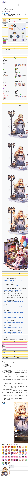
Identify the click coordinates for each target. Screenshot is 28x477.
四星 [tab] (5, 38)
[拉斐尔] (22, 65)
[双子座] (15, 65)
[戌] (23, 457)
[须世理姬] (15, 450)
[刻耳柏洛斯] (18, 460)
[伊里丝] (20, 65)
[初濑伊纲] (20, 75)
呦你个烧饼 (20, 272)
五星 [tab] (6, 38)
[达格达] (18, 450)
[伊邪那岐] (25, 75)
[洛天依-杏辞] (18, 84)
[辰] (22, 96)
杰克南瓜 (3, 464)
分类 (2, 466)
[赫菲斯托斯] (18, 447)
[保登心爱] (25, 96)
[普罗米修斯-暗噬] (5, 85)
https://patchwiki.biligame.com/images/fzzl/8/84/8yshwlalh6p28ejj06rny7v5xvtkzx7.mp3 (13, 312)
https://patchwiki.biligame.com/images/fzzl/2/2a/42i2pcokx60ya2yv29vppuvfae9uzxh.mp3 (13, 327)
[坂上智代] (24, 75)
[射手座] (19, 96)
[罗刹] (12, 460)
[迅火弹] (3, 59)
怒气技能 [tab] (4, 55)
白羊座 (20, 454)
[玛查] (12, 447)
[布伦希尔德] (15, 75)
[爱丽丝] (21, 450)
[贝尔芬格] (19, 75)
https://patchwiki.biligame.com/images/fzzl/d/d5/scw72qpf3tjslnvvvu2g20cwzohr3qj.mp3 (13, 322)
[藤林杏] (4, 450)
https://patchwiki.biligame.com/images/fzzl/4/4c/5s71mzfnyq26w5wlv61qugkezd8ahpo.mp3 (13, 317)
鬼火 (6, 464)
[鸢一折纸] (25, 84)
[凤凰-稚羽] (23, 84)
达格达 (17, 451)
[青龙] (15, 86)
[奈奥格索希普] (7, 75)
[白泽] (16, 84)
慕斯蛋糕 (4, 352)
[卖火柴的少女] (6, 75)
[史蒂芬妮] (15, 457)
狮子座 (22, 454)
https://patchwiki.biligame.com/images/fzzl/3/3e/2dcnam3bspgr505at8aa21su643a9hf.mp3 (13, 306)
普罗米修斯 (6, 454)
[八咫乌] (4, 457)
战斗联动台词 (4, 316)
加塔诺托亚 (9, 451)
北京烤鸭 (25, 451)
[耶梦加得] (20, 84)
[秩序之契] (19, 49)
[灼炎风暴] (15, 90)
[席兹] (19, 84)
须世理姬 (14, 451)
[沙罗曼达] (23, 460)
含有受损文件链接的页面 (6, 466)
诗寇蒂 (14, 454)
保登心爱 (23, 451)
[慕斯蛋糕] (2, 352)
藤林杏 (3, 451)
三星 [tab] (3, 38)
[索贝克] (18, 96)
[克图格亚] (18, 457)
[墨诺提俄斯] (7, 460)
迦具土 (11, 454)
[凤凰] (7, 447)
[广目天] (5, 75)
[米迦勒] (23, 447)
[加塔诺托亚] (3, 85)
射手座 (17, 454)
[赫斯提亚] (9, 447)
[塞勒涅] (15, 84)
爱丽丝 (20, 451)
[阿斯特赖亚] (22, 84)
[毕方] (16, 96)
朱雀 (3, 454)
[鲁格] (22, 75)
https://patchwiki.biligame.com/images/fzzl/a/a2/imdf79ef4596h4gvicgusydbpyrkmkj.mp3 (13, 308)
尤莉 (11, 451)
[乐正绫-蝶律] (15, 447)
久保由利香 (20, 274)
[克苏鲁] (3, 75)
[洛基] (15, 96)
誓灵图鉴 (7, 13)
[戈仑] (16, 75)
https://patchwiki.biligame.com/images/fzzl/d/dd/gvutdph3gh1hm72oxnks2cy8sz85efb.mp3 (13, 285)
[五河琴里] (21, 447)
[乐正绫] (18, 65)
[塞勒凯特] (16, 65)
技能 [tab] (2, 55)
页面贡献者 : (3, 11)
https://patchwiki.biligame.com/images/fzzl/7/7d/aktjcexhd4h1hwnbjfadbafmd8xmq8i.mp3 (13, 280)
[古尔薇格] (9, 460)
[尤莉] (12, 450)
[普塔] (24, 84)
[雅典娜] (18, 75)
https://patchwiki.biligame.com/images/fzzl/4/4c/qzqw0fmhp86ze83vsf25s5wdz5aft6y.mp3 (13, 301)
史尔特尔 (25, 454)
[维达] (19, 65)
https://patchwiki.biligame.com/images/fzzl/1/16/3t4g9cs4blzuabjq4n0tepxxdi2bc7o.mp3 (13, 290)
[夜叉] (23, 75)
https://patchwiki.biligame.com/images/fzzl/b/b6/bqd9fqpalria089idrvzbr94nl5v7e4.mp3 (13, 332)
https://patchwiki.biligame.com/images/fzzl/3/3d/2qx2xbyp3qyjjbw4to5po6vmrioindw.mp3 (13, 292)
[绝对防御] (15, 68)
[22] (20, 96)
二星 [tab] (2, 38)
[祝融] (12, 457)
